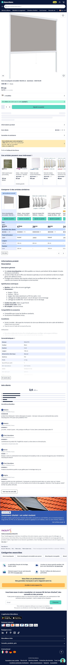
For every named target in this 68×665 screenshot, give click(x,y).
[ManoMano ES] (14, 652)
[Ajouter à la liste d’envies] (63, 75)
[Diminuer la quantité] (3, 107)
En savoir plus (49, 608)
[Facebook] (6, 632)
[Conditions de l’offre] (64, 102)
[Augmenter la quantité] (9, 107)
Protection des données (46, 660)
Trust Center (57, 660)
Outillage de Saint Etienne (12, 150)
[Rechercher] (6, 6)
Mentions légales (33, 660)
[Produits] (2, 6)
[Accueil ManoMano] (26, 2)
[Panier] (63, 2)
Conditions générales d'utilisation (19, 663)
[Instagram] (14, 632)
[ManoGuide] (62, 660)
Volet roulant (18, 548)
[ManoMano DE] (10, 652)
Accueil (3, 548)
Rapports (46, 663)
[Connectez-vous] (59, 2)
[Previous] (59, 253)
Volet (13, 548)
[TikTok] (18, 632)
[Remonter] (61, 652)
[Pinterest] (10, 632)
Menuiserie (8, 548)
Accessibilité (53, 663)
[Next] (63, 253)
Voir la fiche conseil (57, 522)
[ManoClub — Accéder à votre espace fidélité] (54, 2)
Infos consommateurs (36, 663)
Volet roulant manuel (28, 548)
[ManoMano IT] (2, 652)
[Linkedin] (2, 632)
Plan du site (23, 660)
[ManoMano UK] (6, 652)
